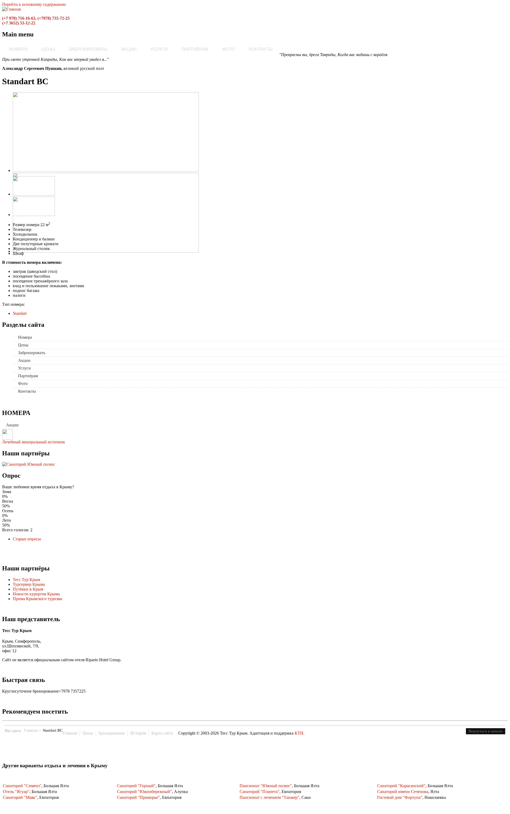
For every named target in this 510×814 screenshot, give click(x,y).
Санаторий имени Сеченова (402, 791)
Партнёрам (194, 49)
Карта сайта (162, 733)
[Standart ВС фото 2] (106, 251)
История (138, 733)
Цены (48, 49)
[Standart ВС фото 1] (106, 170)
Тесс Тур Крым (26, 579)
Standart (20, 313)
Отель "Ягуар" (16, 791)
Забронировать (88, 49)
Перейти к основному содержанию (34, 4)
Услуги (159, 49)
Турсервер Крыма (29, 584)
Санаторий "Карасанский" (401, 785)
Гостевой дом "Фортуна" (399, 797)
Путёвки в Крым (28, 589)
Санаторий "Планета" (259, 791)
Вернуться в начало (486, 731)
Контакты (261, 49)
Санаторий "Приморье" (138, 797)
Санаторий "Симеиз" (22, 785)
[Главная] (11, 9)
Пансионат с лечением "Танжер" (269, 797)
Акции (129, 49)
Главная (30, 730)
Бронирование (112, 733)
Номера (18, 49)
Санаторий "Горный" (136, 785)
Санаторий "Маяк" (20, 797)
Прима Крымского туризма (37, 598)
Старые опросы (27, 539)
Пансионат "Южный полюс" (266, 785)
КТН (299, 733)
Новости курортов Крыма (36, 594)
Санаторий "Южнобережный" (144, 791)
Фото (228, 49)
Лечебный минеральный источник (33, 442)
